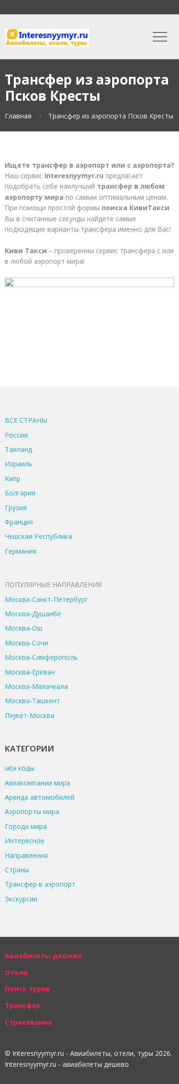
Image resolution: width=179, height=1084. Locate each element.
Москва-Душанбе (33, 613)
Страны (17, 869)
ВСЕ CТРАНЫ (26, 420)
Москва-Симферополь (41, 657)
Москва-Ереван (30, 671)
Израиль (18, 463)
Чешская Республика (38, 536)
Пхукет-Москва (29, 715)
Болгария (20, 492)
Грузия (16, 507)
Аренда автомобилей (39, 797)
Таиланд (18, 449)
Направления (26, 855)
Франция (19, 521)
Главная (18, 115)
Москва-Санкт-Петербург (46, 599)
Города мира (26, 826)
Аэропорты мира (32, 811)
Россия (16, 435)
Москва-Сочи (26, 642)
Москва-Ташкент (32, 700)
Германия (20, 551)
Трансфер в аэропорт (40, 884)
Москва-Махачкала (36, 686)
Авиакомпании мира (37, 782)
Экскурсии (21, 898)
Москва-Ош (23, 628)
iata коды (19, 768)
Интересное (24, 840)
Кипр (13, 478)
